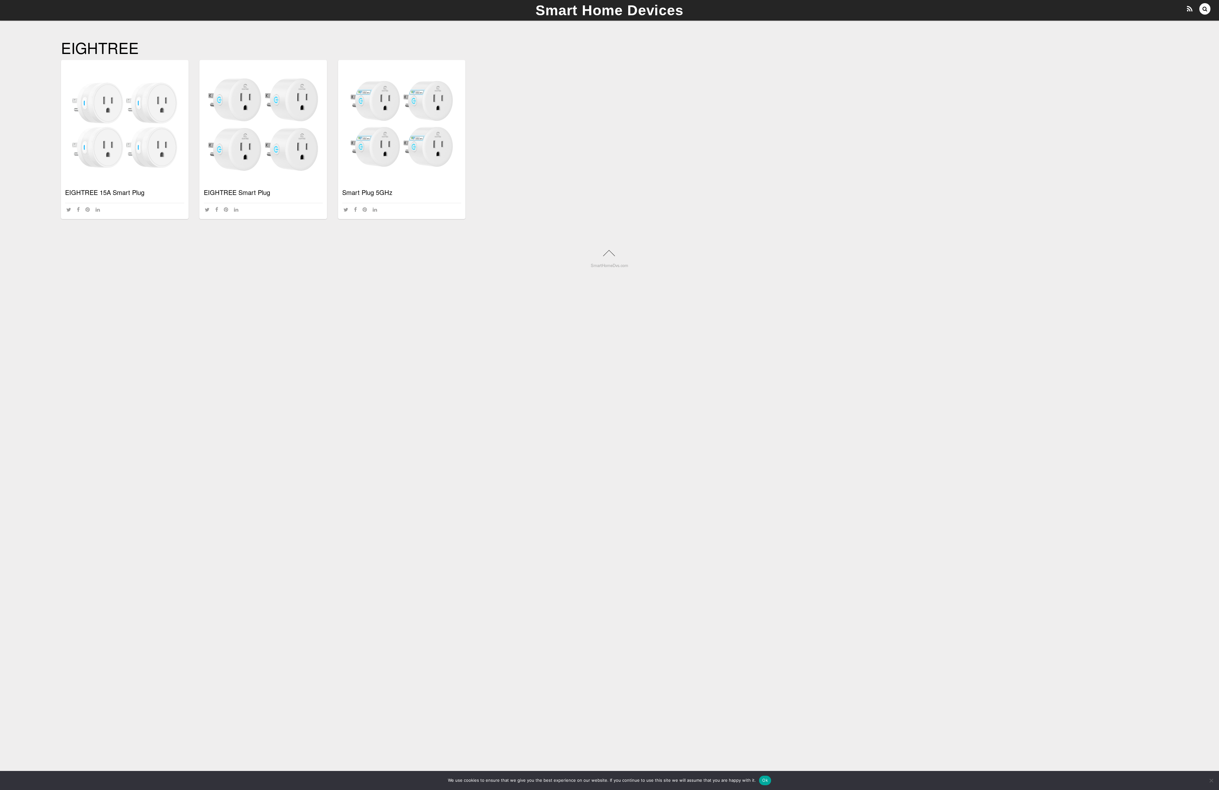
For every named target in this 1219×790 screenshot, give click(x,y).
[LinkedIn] (99, 209)
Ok (765, 780)
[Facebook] (79, 209)
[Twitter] (69, 209)
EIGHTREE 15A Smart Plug (104, 192)
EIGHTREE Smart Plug (237, 192)
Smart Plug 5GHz (367, 192)
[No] (1211, 780)
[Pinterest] (88, 209)
